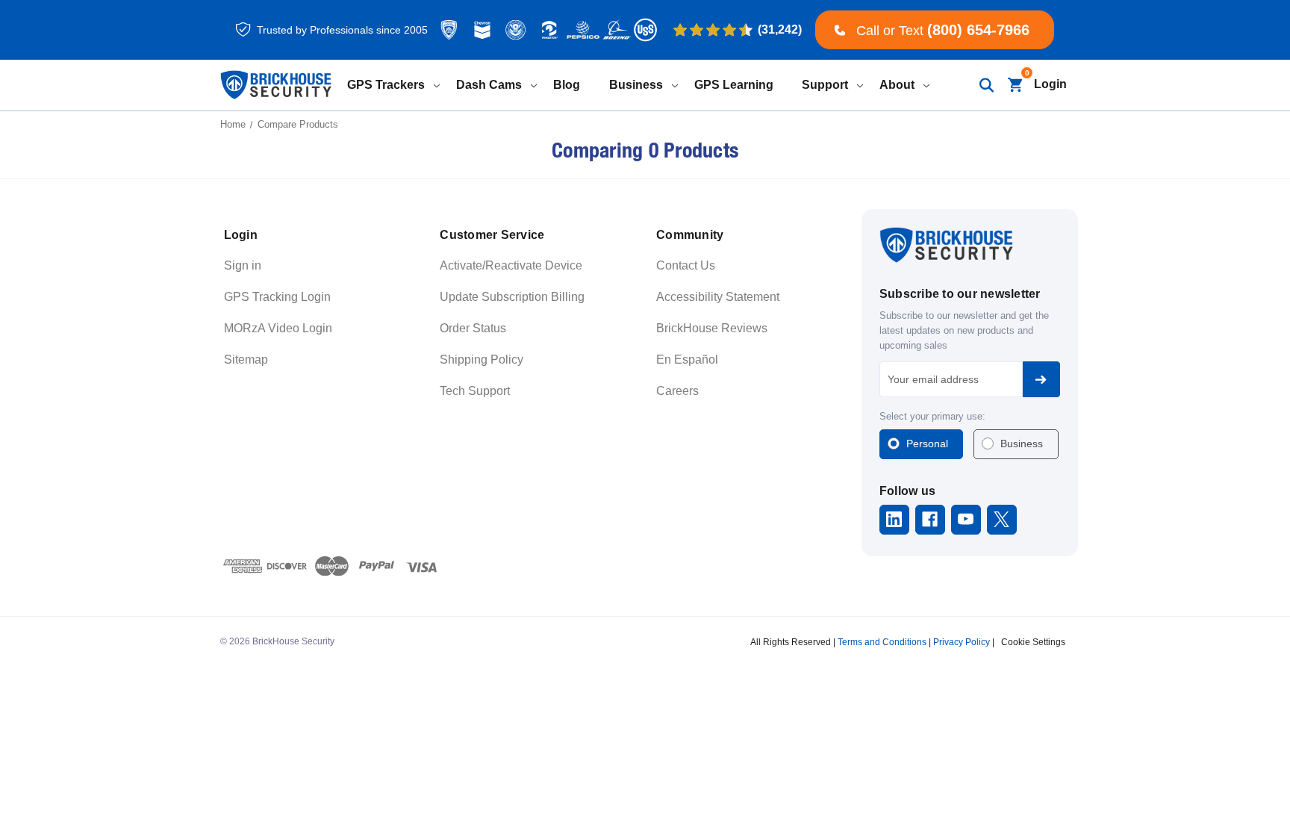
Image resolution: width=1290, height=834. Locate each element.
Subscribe (1041, 379)
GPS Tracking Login (277, 296)
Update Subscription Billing (512, 296)
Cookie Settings (1033, 642)
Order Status (473, 328)
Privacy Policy (961, 642)
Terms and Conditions (882, 642)
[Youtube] (965, 519)
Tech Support (475, 391)
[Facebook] (930, 519)
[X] (1001, 519)
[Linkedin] (894, 519)
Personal (927, 443)
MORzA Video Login (278, 328)
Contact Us (685, 265)
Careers (677, 391)
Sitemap (246, 359)
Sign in (242, 265)
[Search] (986, 84)
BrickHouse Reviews (711, 328)
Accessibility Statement (717, 296)
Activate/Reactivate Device (511, 265)
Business (1021, 443)
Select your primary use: (932, 416)
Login (1050, 84)
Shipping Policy (481, 359)
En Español (687, 359)
